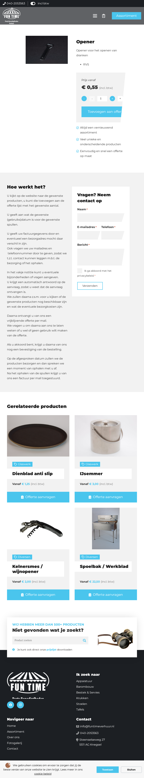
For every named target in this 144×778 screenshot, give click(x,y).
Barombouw (85, 686)
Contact (12, 748)
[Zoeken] (85, 640)
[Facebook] (10, 704)
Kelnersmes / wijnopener (27, 569)
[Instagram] (20, 704)
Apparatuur (84, 681)
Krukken (82, 698)
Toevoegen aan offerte (106, 112)
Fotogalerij (14, 743)
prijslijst (51, 649)
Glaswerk (24, 464)
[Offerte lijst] (103, 15)
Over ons (13, 737)
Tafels (80, 709)
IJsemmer (91, 473)
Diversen (24, 557)
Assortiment (15, 731)
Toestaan (107, 769)
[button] (95, 16)
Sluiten (131, 769)
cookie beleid (42, 773)
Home (11, 725)
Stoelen (81, 704)
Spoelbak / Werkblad (104, 566)
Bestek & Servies (88, 692)
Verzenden (90, 285)
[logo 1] (11, 16)
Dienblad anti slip (32, 473)
